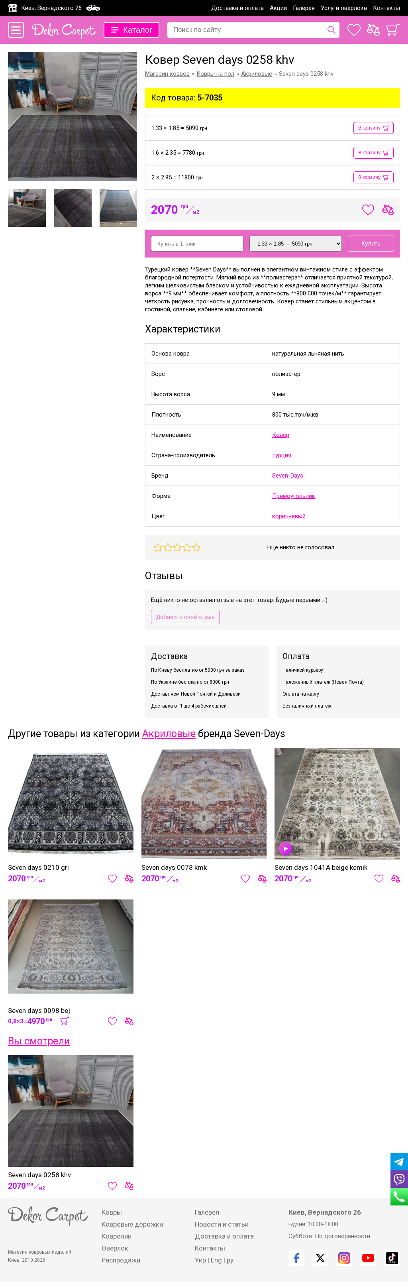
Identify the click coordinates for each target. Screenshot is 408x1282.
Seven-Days (287, 475)
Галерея (304, 8)
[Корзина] (393, 30)
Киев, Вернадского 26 (51, 8)
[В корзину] (64, 1021)
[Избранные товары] (354, 30)
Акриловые (169, 733)
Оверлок (115, 1248)
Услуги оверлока (344, 8)
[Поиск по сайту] (331, 30)
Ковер (280, 434)
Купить (371, 243)
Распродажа (121, 1260)
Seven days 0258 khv (39, 1175)
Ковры (112, 1212)
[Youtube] (368, 1258)
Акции (278, 8)
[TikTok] (392, 1258)
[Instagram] (344, 1258)
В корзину (369, 128)
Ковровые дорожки (132, 1224)
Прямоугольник (293, 495)
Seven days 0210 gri (38, 867)
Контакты (386, 8)
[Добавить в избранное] (112, 878)
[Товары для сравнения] (373, 30)
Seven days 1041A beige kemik (321, 867)
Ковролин (116, 1236)
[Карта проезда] (93, 8)
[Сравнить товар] (129, 878)
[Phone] (399, 1196)
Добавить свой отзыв (185, 616)
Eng (216, 1260)
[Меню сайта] (16, 30)
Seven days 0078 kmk (174, 867)
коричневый (289, 516)
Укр (200, 1260)
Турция (281, 455)
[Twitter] (320, 1258)
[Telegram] (399, 1161)
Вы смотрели (39, 1041)
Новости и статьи (222, 1224)
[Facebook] (296, 1258)
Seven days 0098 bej (39, 1011)
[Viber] (399, 1179)
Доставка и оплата (237, 8)
